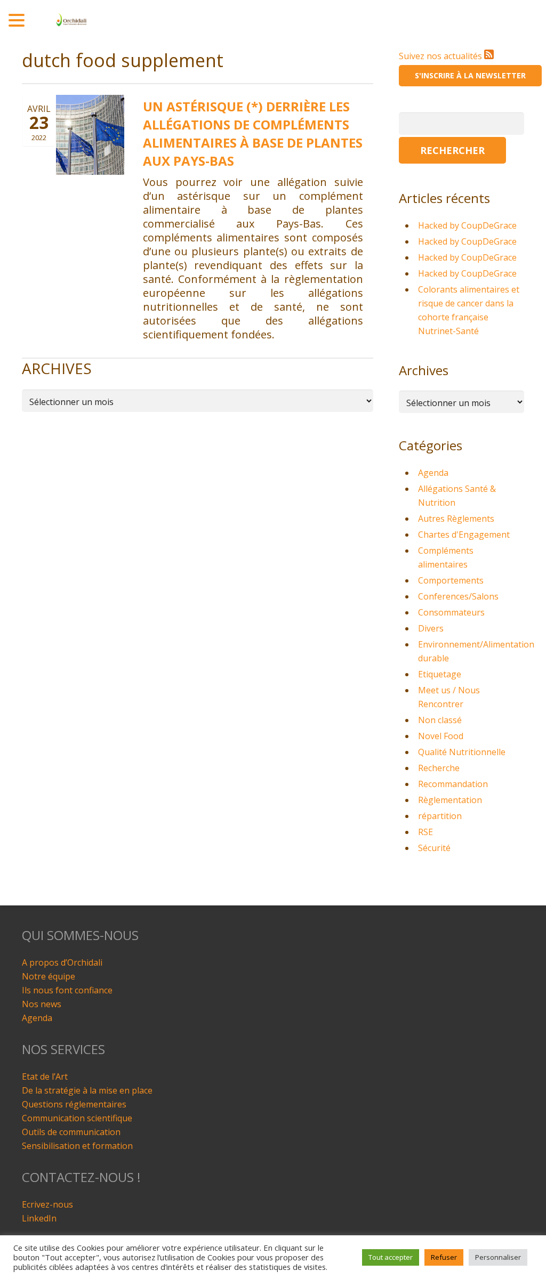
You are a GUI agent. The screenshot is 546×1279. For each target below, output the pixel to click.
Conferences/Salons (458, 596)
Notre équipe (48, 976)
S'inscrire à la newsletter (470, 75)
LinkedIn (39, 1218)
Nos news (41, 1004)
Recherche (439, 768)
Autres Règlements (456, 518)
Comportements (451, 580)
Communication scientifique (77, 1118)
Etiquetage (439, 674)
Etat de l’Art (45, 1076)
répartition (440, 816)
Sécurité (434, 848)
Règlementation (450, 800)
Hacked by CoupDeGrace (467, 225)
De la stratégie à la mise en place (87, 1090)
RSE (425, 832)
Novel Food (440, 736)
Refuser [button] (444, 1257)
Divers (431, 628)
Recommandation (453, 784)
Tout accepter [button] (390, 1257)
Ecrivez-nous (47, 1204)
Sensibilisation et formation (77, 1146)
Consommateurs (451, 612)
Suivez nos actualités (441, 56)
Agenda (433, 473)
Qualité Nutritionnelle (461, 752)
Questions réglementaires (74, 1104)
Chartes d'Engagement (464, 534)
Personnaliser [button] (498, 1257)
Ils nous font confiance (67, 990)
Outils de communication (71, 1132)
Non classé (440, 720)
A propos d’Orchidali (62, 962)
